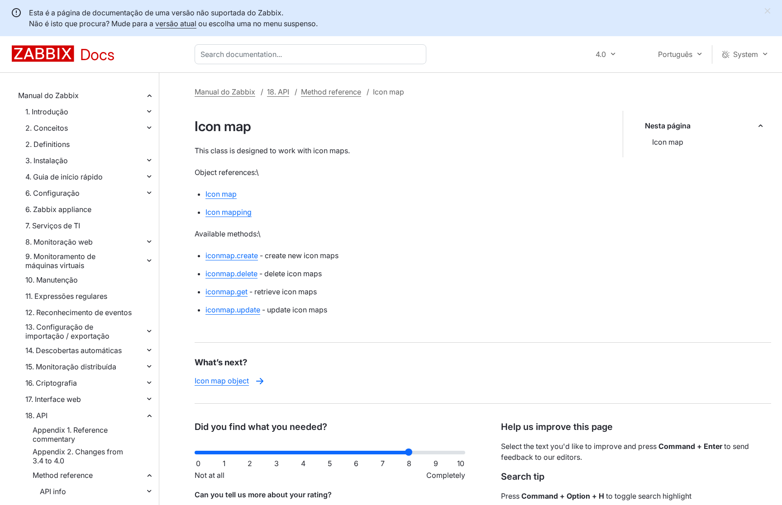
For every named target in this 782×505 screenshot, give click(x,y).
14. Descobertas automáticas (73, 350)
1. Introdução (46, 111)
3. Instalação (46, 160)
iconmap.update (232, 309)
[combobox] (312, 54)
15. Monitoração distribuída (70, 366)
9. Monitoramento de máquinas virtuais (60, 261)
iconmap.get (226, 291)
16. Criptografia (51, 382)
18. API (36, 415)
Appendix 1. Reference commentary (70, 434)
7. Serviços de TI (52, 225)
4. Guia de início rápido (64, 176)
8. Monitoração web (59, 241)
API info (53, 491)
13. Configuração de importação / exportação (67, 331)
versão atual (175, 23)
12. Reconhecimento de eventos (78, 312)
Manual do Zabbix (48, 95)
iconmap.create (231, 255)
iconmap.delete (231, 273)
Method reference (63, 475)
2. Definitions (47, 144)
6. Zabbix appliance (58, 209)
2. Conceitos (46, 127)
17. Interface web (53, 399)
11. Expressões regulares (66, 296)
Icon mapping (228, 212)
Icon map (667, 141)
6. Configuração (52, 193)
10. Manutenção (51, 279)
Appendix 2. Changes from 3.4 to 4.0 (78, 456)
